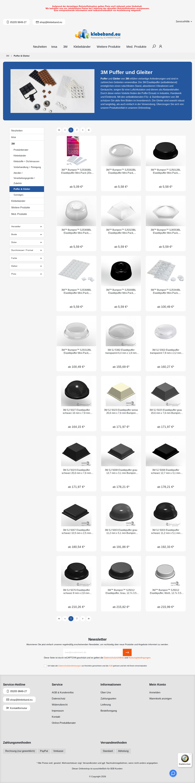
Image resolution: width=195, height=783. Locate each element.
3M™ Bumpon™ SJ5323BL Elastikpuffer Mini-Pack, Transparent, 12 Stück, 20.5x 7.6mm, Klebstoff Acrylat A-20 (121, 232)
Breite (14, 234)
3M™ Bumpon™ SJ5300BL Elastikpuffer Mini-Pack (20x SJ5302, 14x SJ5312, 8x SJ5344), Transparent (76, 171)
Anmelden (154, 692)
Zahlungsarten (108, 698)
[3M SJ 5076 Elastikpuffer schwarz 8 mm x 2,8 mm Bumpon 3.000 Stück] (76, 571)
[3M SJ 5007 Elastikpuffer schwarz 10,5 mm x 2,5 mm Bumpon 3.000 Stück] (76, 511)
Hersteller (16, 226)
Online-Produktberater (64, 723)
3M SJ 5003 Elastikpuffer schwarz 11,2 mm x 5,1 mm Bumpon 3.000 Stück (165, 532)
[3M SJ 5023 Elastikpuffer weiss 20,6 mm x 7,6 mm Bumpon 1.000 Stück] (121, 391)
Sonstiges (18, 194)
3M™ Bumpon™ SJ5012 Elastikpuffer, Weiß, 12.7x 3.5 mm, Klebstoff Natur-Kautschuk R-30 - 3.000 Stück (165, 592)
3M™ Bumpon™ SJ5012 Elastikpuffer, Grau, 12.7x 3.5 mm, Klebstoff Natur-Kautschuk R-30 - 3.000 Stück (121, 592)
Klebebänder (20, 155)
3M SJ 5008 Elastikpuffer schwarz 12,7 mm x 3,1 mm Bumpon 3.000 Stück (165, 472)
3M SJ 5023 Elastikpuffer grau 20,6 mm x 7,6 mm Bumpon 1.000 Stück (165, 412)
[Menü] (190, 755)
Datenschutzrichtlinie (114, 658)
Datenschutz (58, 698)
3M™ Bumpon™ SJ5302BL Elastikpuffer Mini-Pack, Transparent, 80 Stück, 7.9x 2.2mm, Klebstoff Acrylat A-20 (121, 171)
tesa (13, 137)
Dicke (14, 242)
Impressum (58, 710)
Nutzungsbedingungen (140, 658)
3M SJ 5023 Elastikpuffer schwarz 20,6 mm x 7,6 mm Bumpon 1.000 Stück (76, 472)
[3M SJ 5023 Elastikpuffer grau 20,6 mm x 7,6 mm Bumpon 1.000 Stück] (166, 391)
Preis (13, 274)
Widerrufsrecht (59, 704)
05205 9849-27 (18, 691)
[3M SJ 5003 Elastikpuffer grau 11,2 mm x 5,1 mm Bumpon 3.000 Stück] (121, 511)
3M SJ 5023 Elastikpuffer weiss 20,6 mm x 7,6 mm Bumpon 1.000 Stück (121, 412)
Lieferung (106, 704)
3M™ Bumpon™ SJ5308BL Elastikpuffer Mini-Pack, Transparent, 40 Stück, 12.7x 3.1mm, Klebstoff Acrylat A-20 (76, 292)
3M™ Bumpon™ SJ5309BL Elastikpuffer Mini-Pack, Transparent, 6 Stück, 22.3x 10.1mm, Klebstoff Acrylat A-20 (76, 232)
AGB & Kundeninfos (63, 692)
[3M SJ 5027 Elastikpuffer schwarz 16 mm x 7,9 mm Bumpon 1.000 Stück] (76, 391)
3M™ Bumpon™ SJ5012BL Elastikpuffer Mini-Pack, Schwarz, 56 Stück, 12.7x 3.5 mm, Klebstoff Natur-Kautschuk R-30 (165, 171)
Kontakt (56, 717)
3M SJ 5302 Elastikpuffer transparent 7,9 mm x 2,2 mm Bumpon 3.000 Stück (165, 352)
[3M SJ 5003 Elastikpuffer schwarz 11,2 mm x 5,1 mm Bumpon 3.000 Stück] (166, 511)
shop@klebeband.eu (21, 699)
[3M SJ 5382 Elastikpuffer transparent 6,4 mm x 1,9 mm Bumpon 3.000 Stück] (121, 331)
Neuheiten (17, 130)
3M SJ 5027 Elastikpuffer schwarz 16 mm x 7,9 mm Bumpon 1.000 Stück (76, 412)
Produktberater (21, 149)
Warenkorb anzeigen (160, 698)
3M (13, 143)
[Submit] (127, 652)
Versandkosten (90, 763)
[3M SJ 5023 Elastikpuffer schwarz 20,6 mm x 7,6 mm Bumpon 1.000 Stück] (76, 451)
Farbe (14, 258)
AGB (111, 666)
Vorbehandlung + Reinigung (27, 167)
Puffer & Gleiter (22, 189)
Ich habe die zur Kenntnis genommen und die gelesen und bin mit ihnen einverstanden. (97, 666)
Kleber (14, 266)
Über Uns (106, 692)
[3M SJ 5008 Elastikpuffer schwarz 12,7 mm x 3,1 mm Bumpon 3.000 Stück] (166, 451)
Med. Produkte (19, 214)
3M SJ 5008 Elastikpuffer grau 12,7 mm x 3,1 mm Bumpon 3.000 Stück (121, 472)
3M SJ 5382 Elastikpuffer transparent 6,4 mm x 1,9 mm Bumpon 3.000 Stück (120, 352)
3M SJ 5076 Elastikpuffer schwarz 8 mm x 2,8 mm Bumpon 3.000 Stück (76, 592)
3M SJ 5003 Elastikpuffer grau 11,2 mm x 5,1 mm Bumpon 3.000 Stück (121, 532)
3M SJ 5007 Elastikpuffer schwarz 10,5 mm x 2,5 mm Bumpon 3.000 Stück (76, 532)
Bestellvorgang (109, 710)
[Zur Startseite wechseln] (97, 34)
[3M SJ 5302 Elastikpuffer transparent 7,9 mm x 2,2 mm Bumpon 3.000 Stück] (166, 331)
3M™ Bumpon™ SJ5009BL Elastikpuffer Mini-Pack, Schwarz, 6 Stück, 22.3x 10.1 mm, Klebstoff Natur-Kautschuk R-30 (121, 292)
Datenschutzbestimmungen (69, 666)
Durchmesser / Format (22, 250)
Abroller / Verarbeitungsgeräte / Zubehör (24, 178)
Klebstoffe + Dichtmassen (26, 161)
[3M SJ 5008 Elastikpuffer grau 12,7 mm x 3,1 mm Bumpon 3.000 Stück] (121, 451)
